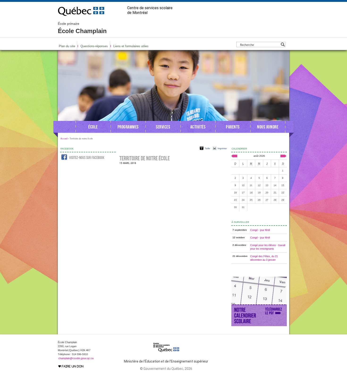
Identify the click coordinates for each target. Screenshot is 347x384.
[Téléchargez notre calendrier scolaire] (259, 325)
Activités (198, 126)
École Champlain (82, 28)
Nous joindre (267, 126)
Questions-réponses (94, 46)
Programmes (128, 126)
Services (163, 126)
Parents (233, 126)
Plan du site (67, 46)
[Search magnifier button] (282, 44)
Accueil (64, 138)
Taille (207, 148)
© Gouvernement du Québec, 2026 (166, 369)
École (93, 126)
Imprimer (222, 148)
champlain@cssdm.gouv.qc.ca (75, 358)
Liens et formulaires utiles (130, 46)
